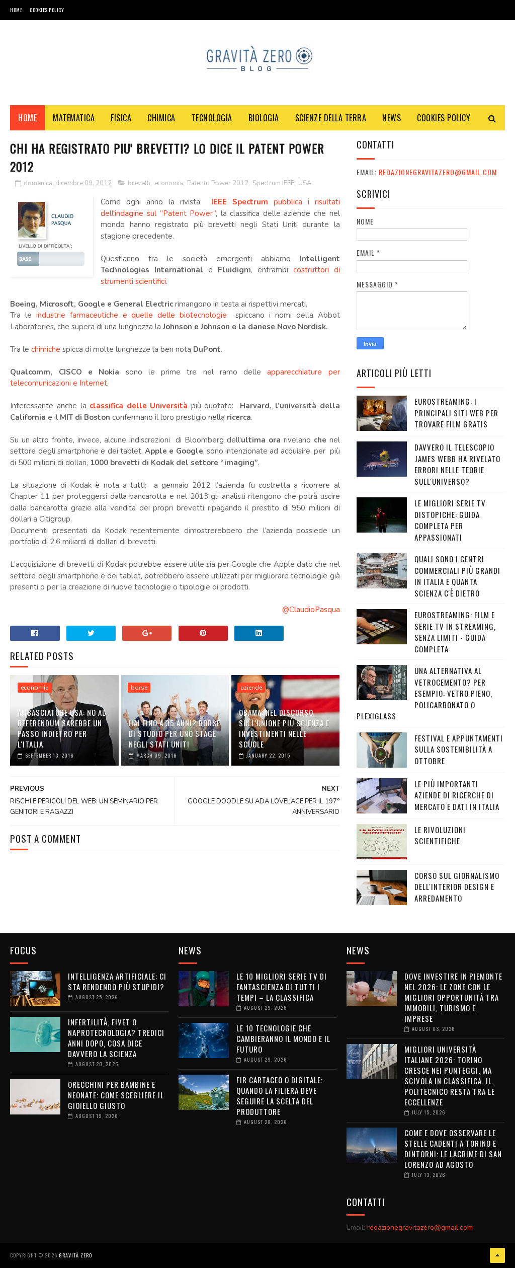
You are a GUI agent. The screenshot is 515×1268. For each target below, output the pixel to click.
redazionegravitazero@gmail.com (438, 172)
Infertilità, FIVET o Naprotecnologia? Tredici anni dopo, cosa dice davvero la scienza (116, 1037)
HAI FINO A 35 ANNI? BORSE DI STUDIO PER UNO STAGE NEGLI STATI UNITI (174, 733)
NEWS (391, 118)
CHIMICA (161, 118)
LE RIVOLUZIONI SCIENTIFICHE (440, 835)
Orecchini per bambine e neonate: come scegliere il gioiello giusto (116, 1095)
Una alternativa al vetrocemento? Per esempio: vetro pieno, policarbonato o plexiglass (424, 693)
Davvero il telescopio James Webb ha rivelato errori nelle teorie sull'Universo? (457, 464)
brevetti (139, 183)
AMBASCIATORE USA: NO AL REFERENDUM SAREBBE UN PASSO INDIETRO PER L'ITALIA (62, 728)
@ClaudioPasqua (311, 610)
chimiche (45, 349)
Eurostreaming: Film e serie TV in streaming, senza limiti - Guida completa (455, 631)
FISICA (121, 118)
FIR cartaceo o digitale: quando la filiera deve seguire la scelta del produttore (279, 1095)
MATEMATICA (74, 118)
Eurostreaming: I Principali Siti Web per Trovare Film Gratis (456, 412)
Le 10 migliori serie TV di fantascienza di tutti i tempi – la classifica (281, 987)
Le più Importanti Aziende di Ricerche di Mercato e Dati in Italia (456, 795)
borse (139, 688)
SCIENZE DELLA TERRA (331, 118)
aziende (251, 688)
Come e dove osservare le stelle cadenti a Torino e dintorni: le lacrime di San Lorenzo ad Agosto (453, 1148)
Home (16, 10)
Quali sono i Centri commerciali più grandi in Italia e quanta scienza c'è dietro (457, 576)
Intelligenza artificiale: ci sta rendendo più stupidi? (117, 981)
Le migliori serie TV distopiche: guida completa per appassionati (450, 520)
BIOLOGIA (263, 118)
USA (304, 183)
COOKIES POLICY (47, 10)
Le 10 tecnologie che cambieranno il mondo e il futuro (283, 1038)
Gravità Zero (75, 1255)
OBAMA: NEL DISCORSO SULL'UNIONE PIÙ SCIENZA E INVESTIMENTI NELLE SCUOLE (284, 728)
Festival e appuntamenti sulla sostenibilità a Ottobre (458, 749)
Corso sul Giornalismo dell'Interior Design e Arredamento (456, 887)
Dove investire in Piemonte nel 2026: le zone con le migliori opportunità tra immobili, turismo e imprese (453, 997)
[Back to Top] (497, 1255)
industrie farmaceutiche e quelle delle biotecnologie (131, 315)
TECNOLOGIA (212, 118)
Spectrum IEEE (273, 183)
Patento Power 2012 (217, 183)
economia (168, 183)
